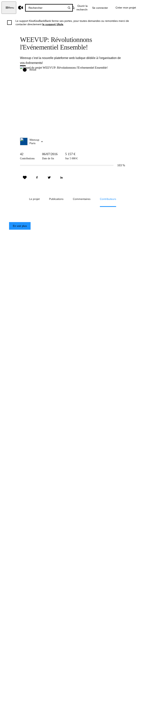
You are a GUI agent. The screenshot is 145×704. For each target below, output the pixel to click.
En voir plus (20, 225)
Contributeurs (108, 198)
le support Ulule (52, 24)
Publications (56, 198)
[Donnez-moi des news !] (24, 177)
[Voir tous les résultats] (69, 8)
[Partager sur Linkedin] (61, 177)
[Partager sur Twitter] (49, 177)
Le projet (34, 198)
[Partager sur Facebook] (37, 177)
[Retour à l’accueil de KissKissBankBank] (20, 7)
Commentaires (81, 198)
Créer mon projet (126, 7)
